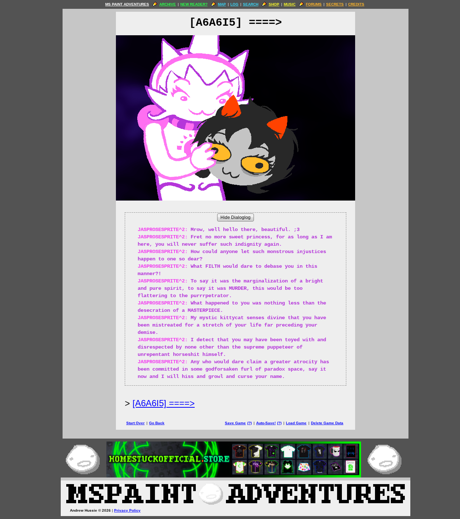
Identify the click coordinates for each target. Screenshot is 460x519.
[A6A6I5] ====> (163, 403)
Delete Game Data (327, 423)
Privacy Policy (127, 510)
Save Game (235, 423)
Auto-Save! (266, 423)
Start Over (135, 423)
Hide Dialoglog (235, 217)
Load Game (296, 423)
